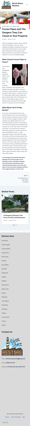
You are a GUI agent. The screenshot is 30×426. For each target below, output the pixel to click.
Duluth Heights (6, 244)
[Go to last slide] (4, 209)
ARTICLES (5, 422)
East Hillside (5, 265)
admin (5, 39)
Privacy (7, 417)
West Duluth (5, 256)
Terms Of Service (16, 417)
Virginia (4, 313)
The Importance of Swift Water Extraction (23, 179)
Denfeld (4, 260)
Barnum (4, 293)
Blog (23, 417)
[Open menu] (27, 4)
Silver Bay (4, 309)
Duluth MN (5, 240)
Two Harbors (5, 301)
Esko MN (4, 269)
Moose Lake (5, 289)
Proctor (4, 325)
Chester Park (5, 252)
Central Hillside (6, 248)
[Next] (26, 209)
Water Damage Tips (7, 26)
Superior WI (5, 273)
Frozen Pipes (16, 26)
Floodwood (5, 305)
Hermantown (5, 285)
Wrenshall (4, 297)
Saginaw (4, 281)
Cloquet (4, 277)
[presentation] (15, 204)
